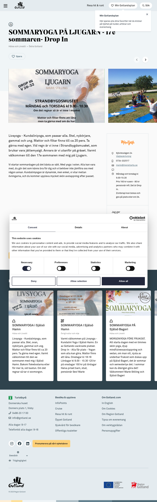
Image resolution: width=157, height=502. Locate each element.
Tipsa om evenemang (114, 420)
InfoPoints (61, 403)
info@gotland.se (21, 418)
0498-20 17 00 (20, 413)
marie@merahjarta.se (127, 165)
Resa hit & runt (95, 5)
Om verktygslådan (112, 425)
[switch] (61, 268)
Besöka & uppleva (65, 397)
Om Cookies (108, 408)
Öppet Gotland (63, 420)
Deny (33, 281)
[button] (137, 60)
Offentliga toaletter (66, 431)
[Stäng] (147, 14)
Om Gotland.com (111, 397)
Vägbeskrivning (123, 156)
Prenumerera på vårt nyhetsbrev (51, 444)
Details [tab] (78, 227)
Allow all (123, 281)
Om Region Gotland (113, 414)
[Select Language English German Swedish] (18, 454)
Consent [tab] (32, 227)
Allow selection (78, 281)
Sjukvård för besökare (67, 425)
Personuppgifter (111, 431)
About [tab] (124, 227)
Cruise (58, 408)
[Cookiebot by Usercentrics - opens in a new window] (131, 218)
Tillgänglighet (19, 461)
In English (107, 403)
